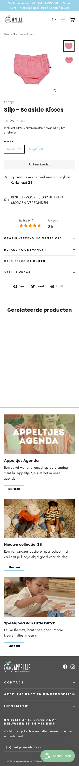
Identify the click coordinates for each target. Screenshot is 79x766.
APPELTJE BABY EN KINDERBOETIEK (39, 694)
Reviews (52, 220)
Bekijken (14, 489)
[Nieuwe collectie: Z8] (39, 518)
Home (7, 34)
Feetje (9, 102)
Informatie (16, 706)
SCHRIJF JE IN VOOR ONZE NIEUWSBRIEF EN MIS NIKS (30, 722)
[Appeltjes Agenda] (39, 434)
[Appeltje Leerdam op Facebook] (65, 666)
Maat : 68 (36, 149)
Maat (9, 141)
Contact (14, 682)
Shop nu (14, 567)
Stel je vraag (17, 272)
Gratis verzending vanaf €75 (33, 238)
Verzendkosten (33, 128)
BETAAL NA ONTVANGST (25, 249)
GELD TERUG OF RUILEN (25, 261)
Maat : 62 (14, 149)
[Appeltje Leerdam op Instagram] (72, 666)
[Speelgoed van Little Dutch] (39, 597)
